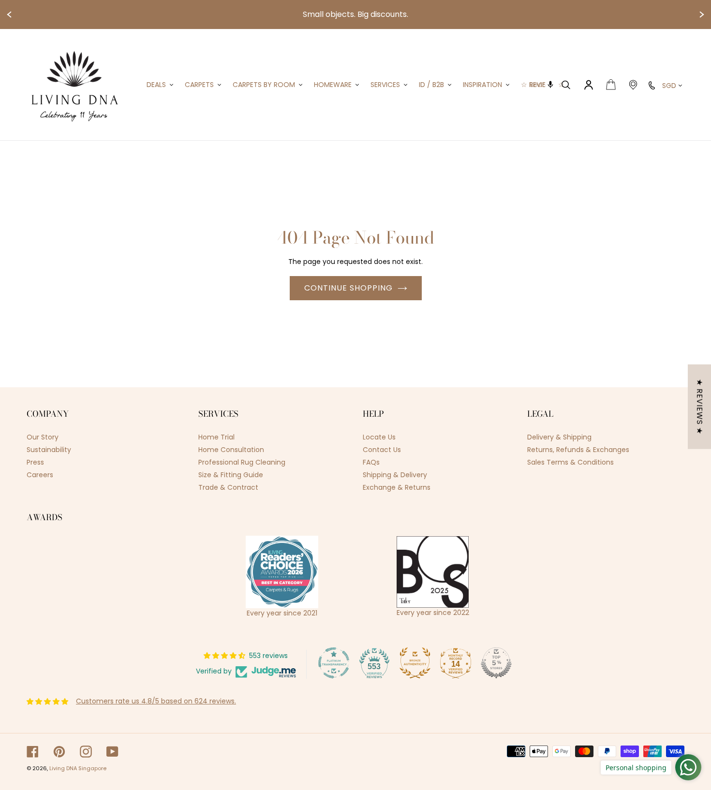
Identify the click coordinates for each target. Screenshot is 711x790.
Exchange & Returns (396, 487)
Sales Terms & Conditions (570, 462)
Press (35, 462)
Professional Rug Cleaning (241, 462)
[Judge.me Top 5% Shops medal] (496, 662)
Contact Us (382, 449)
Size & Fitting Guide (230, 475)
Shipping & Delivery (395, 475)
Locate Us (379, 437)
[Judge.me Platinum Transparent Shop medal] (333, 662)
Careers (40, 475)
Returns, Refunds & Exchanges (578, 449)
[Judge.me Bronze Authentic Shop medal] (415, 662)
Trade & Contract (228, 487)
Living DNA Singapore (77, 768)
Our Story (43, 437)
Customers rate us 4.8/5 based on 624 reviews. (156, 701)
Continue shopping (348, 287)
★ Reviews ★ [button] (699, 407)
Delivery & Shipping (559, 437)
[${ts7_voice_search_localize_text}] (551, 84)
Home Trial (216, 437)
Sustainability (49, 449)
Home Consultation (231, 449)
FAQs (371, 462)
